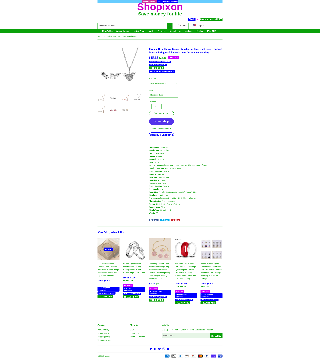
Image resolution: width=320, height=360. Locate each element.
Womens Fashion (123, 31)
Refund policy (103, 333)
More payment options (161, 128)
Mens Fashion (107, 31)
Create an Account (208, 19)
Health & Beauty (139, 31)
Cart (184, 25)
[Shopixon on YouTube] (168, 349)
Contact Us (134, 333)
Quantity (152, 102)
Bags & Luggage (176, 31)
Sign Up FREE (216, 336)
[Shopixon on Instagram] (163, 349)
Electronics (162, 31)
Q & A (132, 330)
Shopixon (106, 356)
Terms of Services (137, 337)
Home (100, 36)
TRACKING (211, 31)
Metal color (153, 79)
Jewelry (151, 31)
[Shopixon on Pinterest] (159, 349)
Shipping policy (104, 337)
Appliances (189, 31)
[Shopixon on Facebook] (155, 349)
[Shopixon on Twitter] (151, 349)
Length (151, 90)
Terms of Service (105, 340)
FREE (219, 19)
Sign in (192, 19)
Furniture (200, 31)
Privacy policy (103, 330)
